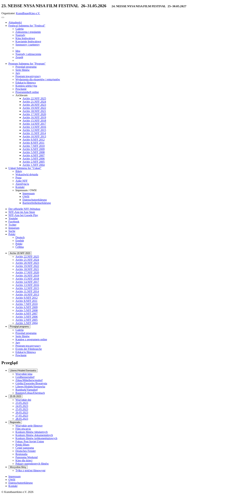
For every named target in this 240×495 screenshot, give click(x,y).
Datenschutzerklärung (20, 482)
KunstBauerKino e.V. (28, 13)
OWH (11, 479)
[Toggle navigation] (2, 17)
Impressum (14, 476)
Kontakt (12, 485)
